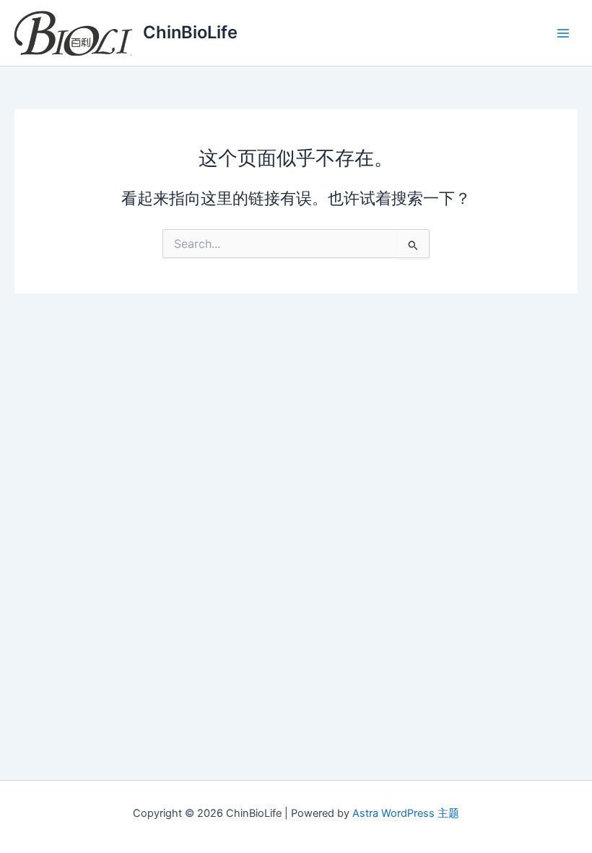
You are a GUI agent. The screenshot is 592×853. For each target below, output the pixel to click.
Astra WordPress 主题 (405, 813)
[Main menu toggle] (563, 32)
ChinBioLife (190, 32)
